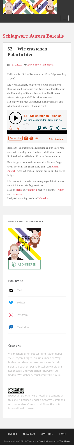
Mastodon (43, 198)
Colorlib (43, 441)
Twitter (60, 189)
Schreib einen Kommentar (40, 64)
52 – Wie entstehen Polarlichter (27, 51)
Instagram (17, 194)
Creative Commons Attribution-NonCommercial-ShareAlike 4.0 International (36, 404)
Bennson (32, 189)
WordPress (64, 441)
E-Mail (62, 434)
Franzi (19, 189)
